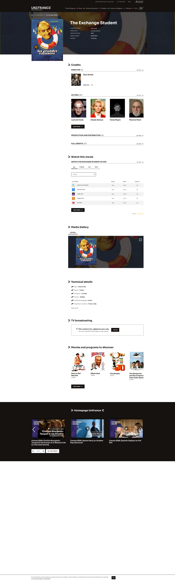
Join (136, 8)
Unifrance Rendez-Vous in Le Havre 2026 (104, 1)
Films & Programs (70, 8)
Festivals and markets (92, 8)
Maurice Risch (135, 120)
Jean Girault (94, 28)
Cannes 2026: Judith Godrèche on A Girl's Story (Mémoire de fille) (124, 442)
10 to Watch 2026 (121, 1)
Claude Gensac (97, 120)
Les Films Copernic (95, 30)
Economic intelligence (116, 8)
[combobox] (83, 174)
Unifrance (128, 8)
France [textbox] (75, 174)
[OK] (114, 577)
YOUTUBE (79, 202)
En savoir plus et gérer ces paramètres (41, 578)
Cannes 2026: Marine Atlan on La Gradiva (87, 441)
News (80, 8)
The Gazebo (115, 374)
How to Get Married (76, 374)
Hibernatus (95, 373)
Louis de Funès (77, 120)
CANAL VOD (80, 194)
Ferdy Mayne (115, 120)
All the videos (52, 451)
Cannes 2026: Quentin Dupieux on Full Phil (47, 442)
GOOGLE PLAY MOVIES (83, 185)
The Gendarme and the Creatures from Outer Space (136, 376)
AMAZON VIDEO (81, 189)
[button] (140, 240)
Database (104, 8)
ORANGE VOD (80, 198)
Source (134, 213)
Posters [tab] (73, 232)
